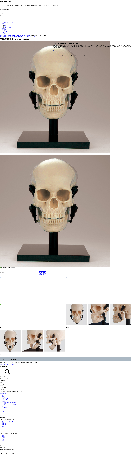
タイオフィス (4, 428)
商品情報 (3, 401)
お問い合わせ (4, 31)
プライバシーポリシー (6, 398)
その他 (34, 36)
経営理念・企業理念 (7, 27)
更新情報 (3, 23)
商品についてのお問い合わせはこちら (7, 364)
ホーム (3, 395)
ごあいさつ (6, 26)
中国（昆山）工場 (5, 426)
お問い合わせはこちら (4, 393)
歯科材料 (5, 21)
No (2, 14)
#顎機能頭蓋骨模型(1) (43, 273)
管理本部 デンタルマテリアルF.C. (8, 421)
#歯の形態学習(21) (42, 272)
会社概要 (5, 25)
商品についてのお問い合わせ (7, 412)
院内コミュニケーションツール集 (8, 441)
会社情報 (3, 24)
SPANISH (3, 30)
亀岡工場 (3, 422)
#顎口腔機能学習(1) (42, 271)
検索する (1, 385)
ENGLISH (4, 29)
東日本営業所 (4, 424)
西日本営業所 (4, 423)
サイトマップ (4, 399)
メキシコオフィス (5, 427)
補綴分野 (13, 36)
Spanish (3, 33)
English (3, 32)
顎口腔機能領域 (17, 36)
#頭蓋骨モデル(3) (42, 274)
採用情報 (3, 28)
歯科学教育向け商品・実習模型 (5, 36)
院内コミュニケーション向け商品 (10, 22)
